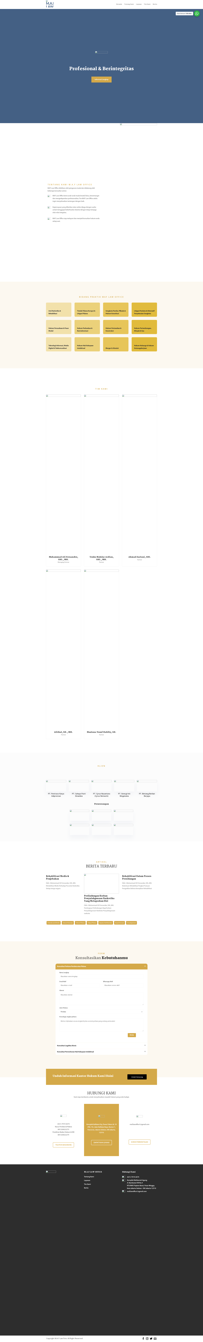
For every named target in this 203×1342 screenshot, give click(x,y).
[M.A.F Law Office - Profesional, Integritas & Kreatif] (56, 3)
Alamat (61, 990)
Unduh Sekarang (137, 1077)
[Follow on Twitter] (150, 1339)
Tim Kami (147, 4)
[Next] (157, 897)
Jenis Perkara (63, 1008)
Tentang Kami (129, 4)
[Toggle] (145, 966)
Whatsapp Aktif (108, 981)
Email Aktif (62, 981)
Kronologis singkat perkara (67, 1017)
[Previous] (45, 897)
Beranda (119, 4)
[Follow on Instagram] (146, 1339)
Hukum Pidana (80, 923)
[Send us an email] (154, 1339)
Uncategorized (131, 923)
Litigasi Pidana (92, 923)
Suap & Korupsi (119, 923)
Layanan (139, 4)
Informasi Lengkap (101, 79)
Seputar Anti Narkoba (105, 923)
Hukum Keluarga (68, 923)
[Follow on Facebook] (143, 1339)
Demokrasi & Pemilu (54, 923)
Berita (155, 4)
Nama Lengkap (64, 972)
